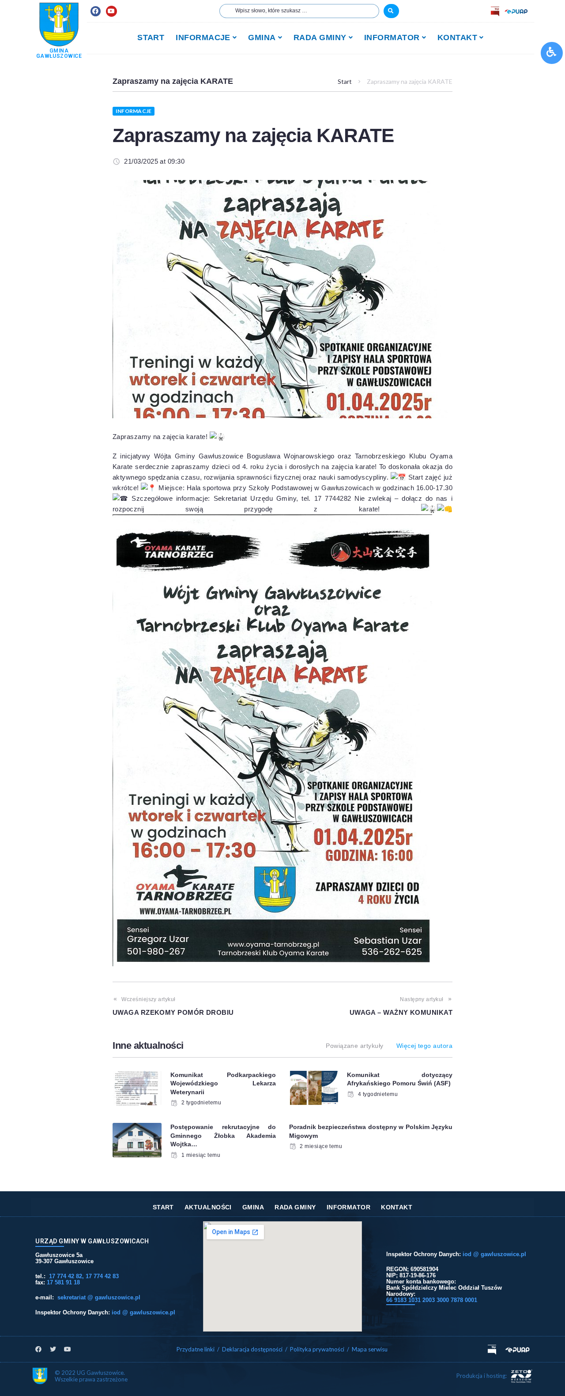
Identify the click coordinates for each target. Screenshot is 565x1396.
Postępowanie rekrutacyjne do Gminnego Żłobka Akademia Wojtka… (223, 1135)
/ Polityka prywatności (315, 1349)
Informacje (133, 111)
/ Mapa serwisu (367, 1349)
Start (345, 81)
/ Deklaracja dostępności (249, 1349)
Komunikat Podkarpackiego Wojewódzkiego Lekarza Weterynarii (223, 1083)
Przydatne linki (196, 1349)
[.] (391, 11)
